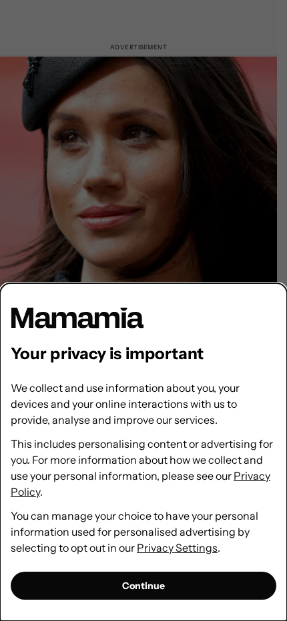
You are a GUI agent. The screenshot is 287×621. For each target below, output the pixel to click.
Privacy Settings (177, 547)
